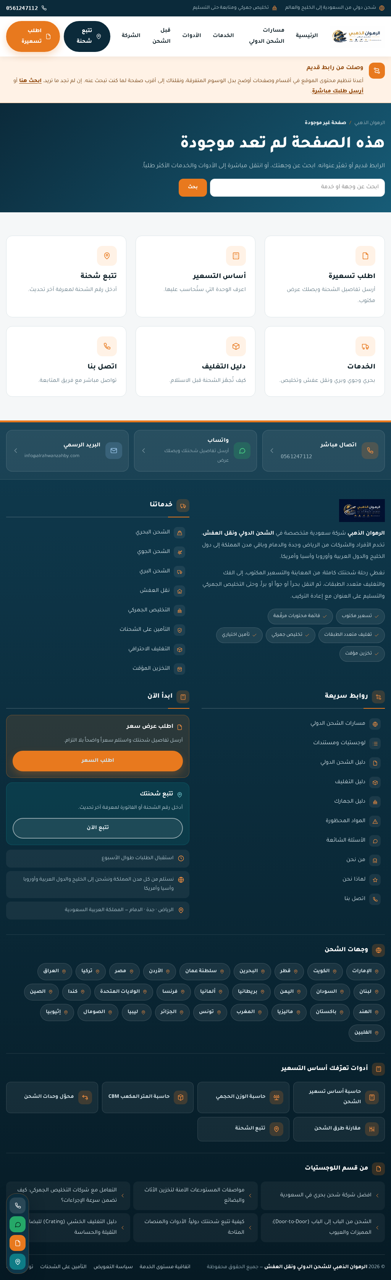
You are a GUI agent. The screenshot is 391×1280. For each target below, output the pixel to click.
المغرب (245, 1012)
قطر (285, 971)
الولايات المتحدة (120, 992)
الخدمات (223, 36)
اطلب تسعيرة (31, 36)
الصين (37, 992)
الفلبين (363, 1033)
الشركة (131, 36)
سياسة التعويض (113, 1267)
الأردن (156, 971)
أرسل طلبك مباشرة (338, 91)
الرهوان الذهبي (369, 123)
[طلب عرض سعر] (18, 1243)
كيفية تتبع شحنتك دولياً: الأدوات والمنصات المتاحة (194, 1227)
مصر (120, 971)
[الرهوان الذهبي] (357, 37)
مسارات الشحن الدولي (266, 36)
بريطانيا (247, 992)
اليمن (287, 992)
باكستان (326, 1012)
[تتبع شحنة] (18, 1262)
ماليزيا (285, 1012)
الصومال (94, 1012)
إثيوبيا (53, 1012)
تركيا (86, 971)
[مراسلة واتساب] (18, 1224)
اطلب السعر (98, 761)
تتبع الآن (98, 828)
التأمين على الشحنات (63, 1267)
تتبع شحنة (84, 36)
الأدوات (191, 36)
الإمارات (362, 971)
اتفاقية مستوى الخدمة (165, 1267)
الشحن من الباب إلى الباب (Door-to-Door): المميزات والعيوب (322, 1227)
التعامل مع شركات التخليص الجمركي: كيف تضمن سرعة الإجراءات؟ (67, 1196)
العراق (51, 971)
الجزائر (168, 1012)
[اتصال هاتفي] (18, 1206)
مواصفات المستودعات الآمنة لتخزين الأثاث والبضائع (194, 1196)
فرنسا (170, 992)
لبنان (365, 992)
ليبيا (133, 1012)
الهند (365, 1012)
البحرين (248, 971)
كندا (73, 992)
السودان (326, 992)
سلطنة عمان (201, 971)
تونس (206, 1012)
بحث (193, 187)
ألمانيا (207, 992)
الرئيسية (307, 36)
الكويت (321, 971)
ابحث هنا (30, 81)
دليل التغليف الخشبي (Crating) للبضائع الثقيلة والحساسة (70, 1227)
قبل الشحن (161, 36)
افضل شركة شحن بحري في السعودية (326, 1195)
